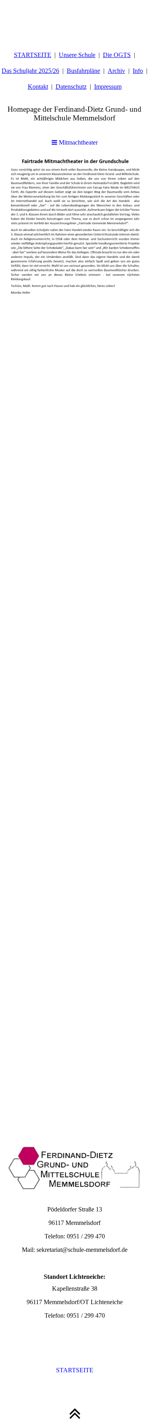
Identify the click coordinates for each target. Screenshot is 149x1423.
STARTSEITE (32, 55)
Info (138, 70)
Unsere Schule (77, 55)
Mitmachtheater (77, 142)
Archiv (116, 70)
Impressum (108, 86)
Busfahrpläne (83, 70)
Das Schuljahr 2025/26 (30, 70)
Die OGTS (117, 55)
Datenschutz (71, 86)
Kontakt (38, 86)
